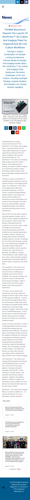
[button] (3, 6)
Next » (19, 469)
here (20, 396)
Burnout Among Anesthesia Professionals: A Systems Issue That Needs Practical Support (14, 409)
